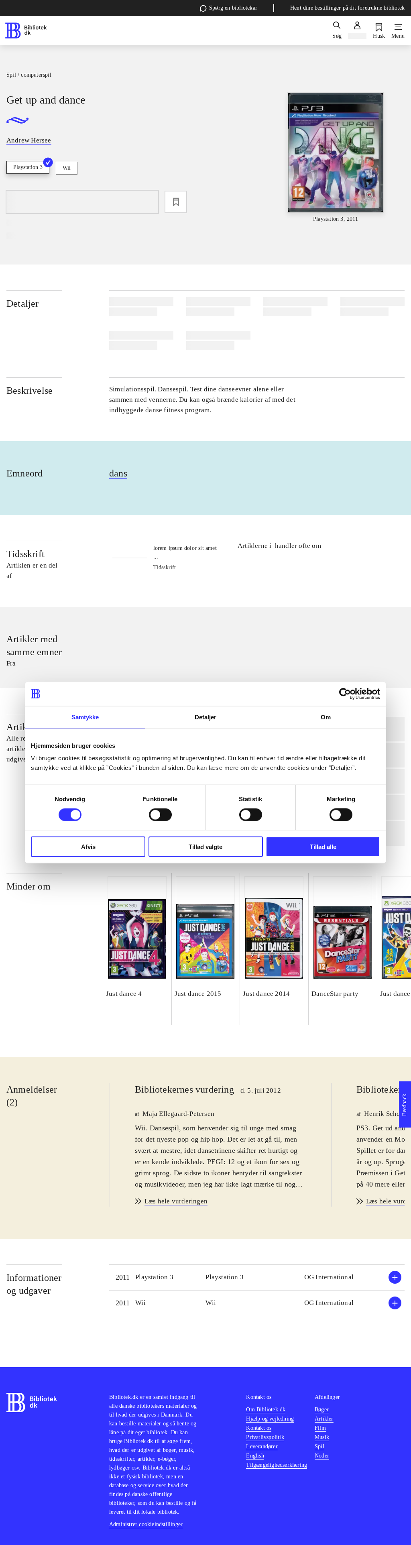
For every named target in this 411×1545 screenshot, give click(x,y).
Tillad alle (323, 846)
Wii (67, 168)
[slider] (336, 158)
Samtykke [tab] (85, 716)
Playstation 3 (28, 167)
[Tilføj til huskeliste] (176, 202)
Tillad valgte (205, 846)
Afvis (88, 846)
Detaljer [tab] (206, 716)
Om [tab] (326, 716)
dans (118, 473)
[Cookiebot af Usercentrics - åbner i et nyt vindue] (345, 694)
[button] (257, 1277)
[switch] (160, 814)
